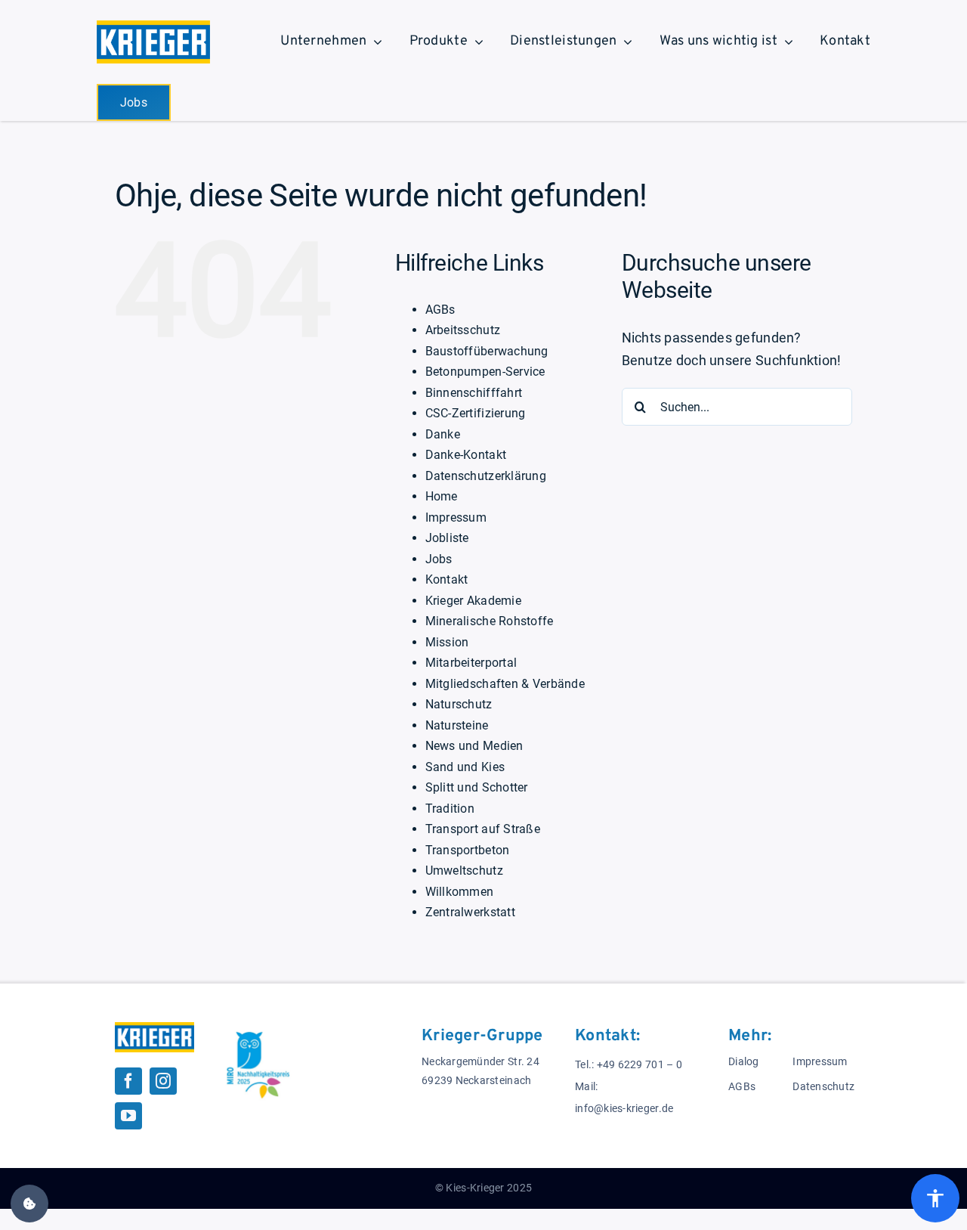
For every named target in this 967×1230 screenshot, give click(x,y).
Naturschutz (459, 704)
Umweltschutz (464, 870)
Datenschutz (823, 1086)
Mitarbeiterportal (471, 662)
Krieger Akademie (473, 600)
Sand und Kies (465, 767)
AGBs (440, 309)
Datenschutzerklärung (485, 476)
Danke (442, 434)
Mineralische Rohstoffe (489, 621)
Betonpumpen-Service (485, 371)
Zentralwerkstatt (470, 912)
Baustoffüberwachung (486, 351)
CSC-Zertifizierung (475, 413)
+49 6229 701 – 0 (639, 1064)
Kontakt (446, 579)
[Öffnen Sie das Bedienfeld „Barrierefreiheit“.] (935, 1198)
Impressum (456, 517)
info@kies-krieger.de (624, 1108)
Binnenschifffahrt (474, 393)
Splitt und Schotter (476, 787)
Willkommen (459, 892)
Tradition (449, 808)
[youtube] (128, 1115)
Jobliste (447, 538)
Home (441, 496)
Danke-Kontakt (466, 455)
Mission (447, 642)
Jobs (439, 559)
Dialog (743, 1061)
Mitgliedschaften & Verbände (505, 684)
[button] (29, 1203)
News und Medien (474, 746)
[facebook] (128, 1081)
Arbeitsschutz (463, 330)
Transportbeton (467, 850)
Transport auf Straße (482, 829)
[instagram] (163, 1081)
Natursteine (457, 725)
